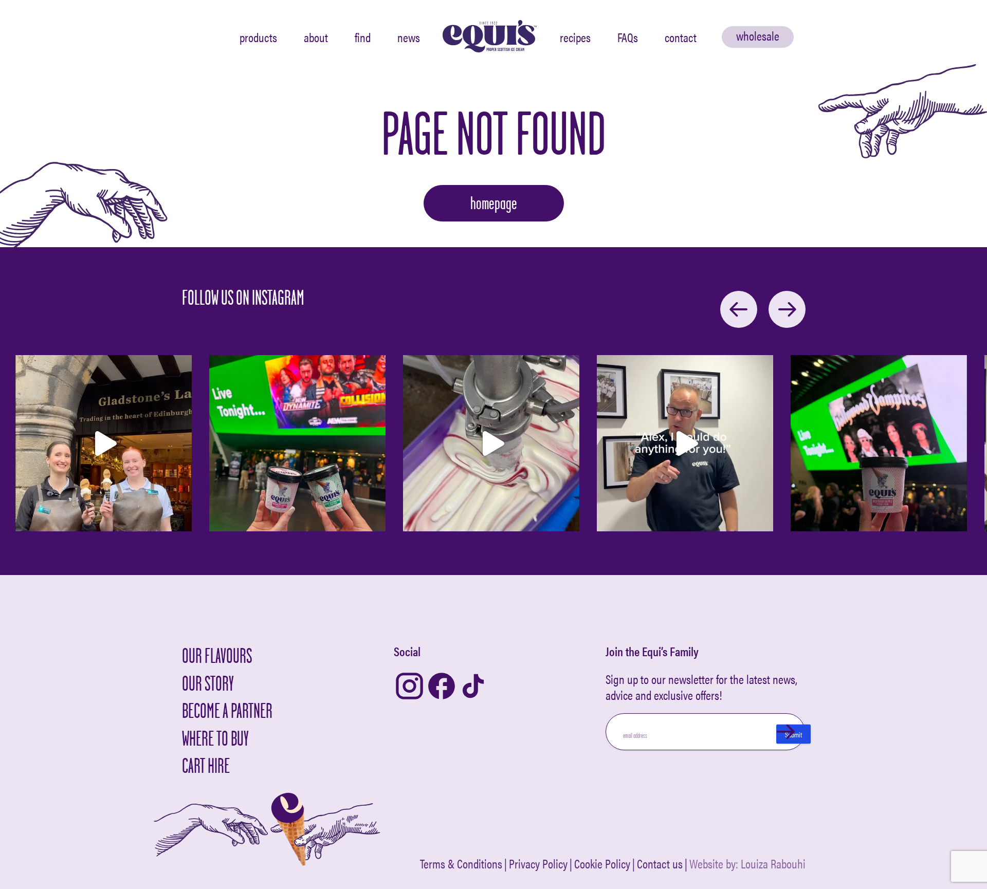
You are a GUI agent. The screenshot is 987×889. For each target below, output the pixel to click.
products (258, 37)
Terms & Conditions (461, 864)
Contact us (660, 864)
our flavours (217, 655)
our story (208, 683)
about (316, 37)
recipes (575, 37)
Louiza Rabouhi (773, 863)
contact (681, 37)
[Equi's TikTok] (473, 686)
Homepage (493, 203)
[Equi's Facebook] (441, 687)
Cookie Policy (602, 864)
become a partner (227, 710)
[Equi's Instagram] (409, 687)
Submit (793, 734)
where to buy (215, 738)
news (408, 37)
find (363, 37)
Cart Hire (206, 765)
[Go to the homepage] (490, 37)
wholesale (757, 35)
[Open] (103, 443)
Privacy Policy (538, 864)
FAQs (627, 37)
